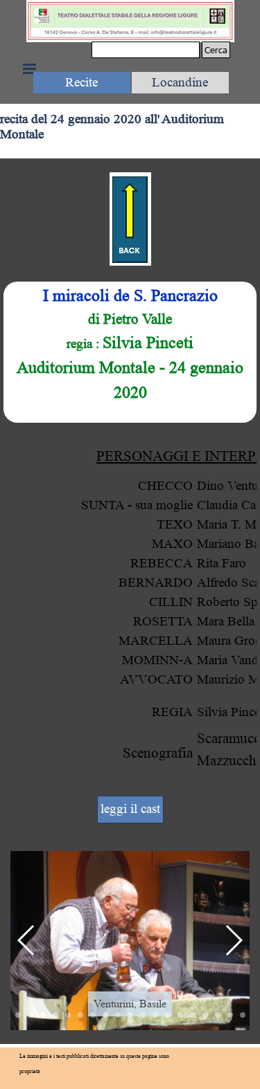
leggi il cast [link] (130, 809)
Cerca (216, 49)
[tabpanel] (130, 352)
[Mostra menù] (29, 68)
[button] (26, 940)
